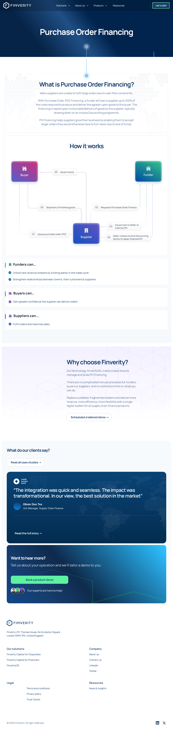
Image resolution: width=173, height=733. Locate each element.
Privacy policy (34, 693)
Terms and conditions (38, 688)
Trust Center (33, 699)
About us (94, 654)
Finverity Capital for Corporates (24, 654)
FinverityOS (13, 665)
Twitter (93, 671)
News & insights (97, 688)
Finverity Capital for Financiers (23, 659)
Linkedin (93, 665)
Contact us (95, 659)
